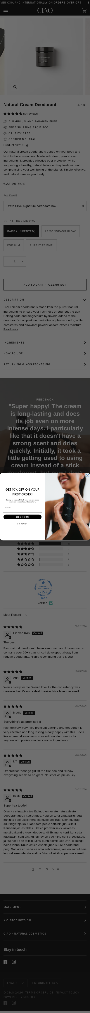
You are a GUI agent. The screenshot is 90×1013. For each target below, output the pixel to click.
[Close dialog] (87, 475)
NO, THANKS (22, 524)
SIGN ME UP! (22, 517)
